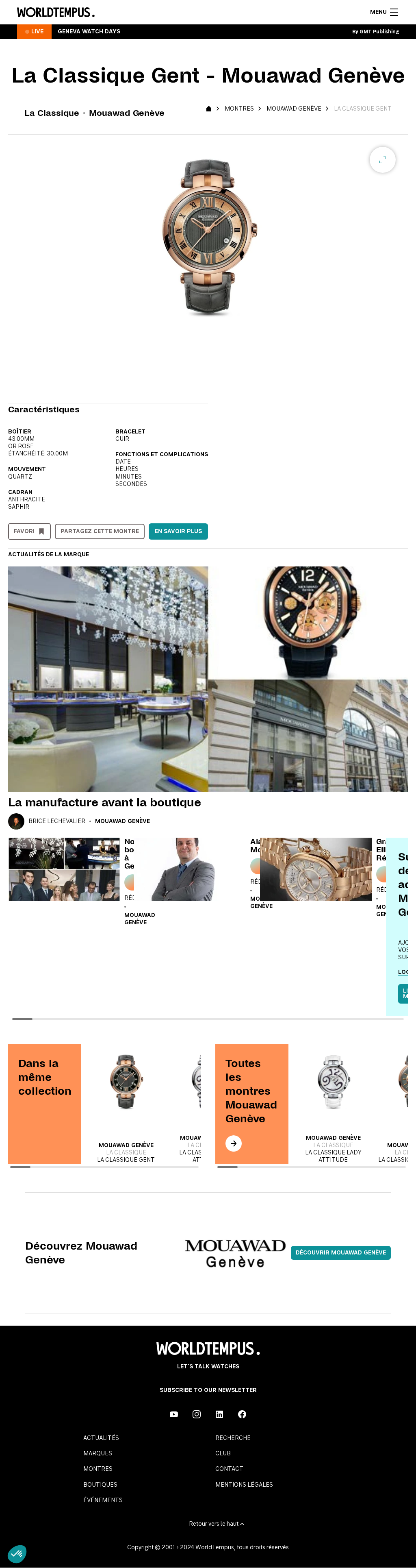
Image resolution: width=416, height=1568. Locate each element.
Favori (24, 531)
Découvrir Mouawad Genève (341, 1253)
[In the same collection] (233, 1143)
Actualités (101, 1438)
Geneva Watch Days (89, 32)
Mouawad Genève (293, 109)
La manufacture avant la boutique (104, 802)
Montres (239, 109)
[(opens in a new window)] (174, 1414)
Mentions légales (244, 1485)
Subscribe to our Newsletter (208, 1390)
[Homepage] (56, 12)
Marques (97, 1454)
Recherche (233, 1438)
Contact (229, 1469)
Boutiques (100, 1485)
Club (223, 1454)
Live (37, 32)
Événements (103, 1500)
